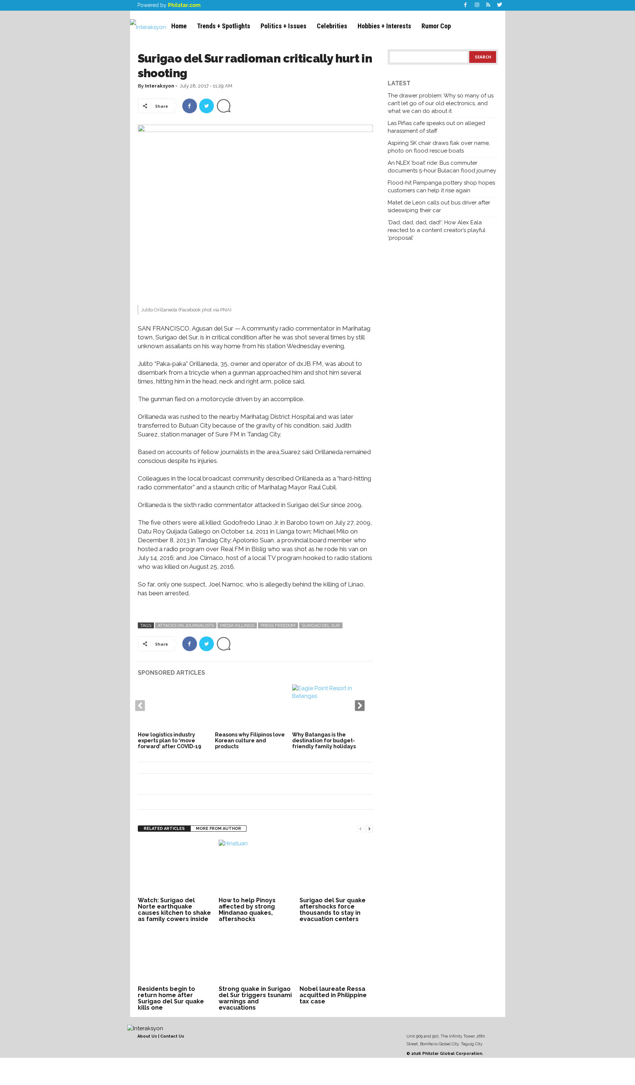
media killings (237, 625)
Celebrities (332, 26)
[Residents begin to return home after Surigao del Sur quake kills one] (174, 956)
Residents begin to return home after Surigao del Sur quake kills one (171, 998)
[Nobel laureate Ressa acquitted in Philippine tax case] (336, 956)
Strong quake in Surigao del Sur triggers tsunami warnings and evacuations (255, 998)
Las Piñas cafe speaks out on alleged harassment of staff (436, 127)
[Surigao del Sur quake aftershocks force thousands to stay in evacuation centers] (336, 867)
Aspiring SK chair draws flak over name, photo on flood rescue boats (439, 147)
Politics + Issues (283, 26)
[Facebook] (465, 5)
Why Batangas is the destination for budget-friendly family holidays (324, 740)
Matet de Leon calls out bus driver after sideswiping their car (439, 206)
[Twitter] (499, 5)
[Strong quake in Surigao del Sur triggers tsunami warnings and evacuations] (255, 956)
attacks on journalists (186, 625)
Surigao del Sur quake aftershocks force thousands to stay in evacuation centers (332, 909)
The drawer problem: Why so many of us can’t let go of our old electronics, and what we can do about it (441, 103)
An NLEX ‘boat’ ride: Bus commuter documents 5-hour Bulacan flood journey (442, 167)
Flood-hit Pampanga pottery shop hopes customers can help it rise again (441, 186)
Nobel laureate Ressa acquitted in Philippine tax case (333, 995)
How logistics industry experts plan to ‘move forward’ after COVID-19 (169, 740)
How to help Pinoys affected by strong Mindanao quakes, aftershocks (247, 909)
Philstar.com (184, 5)
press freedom (278, 625)
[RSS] (488, 5)
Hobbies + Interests (384, 26)
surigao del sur (321, 625)
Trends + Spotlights (223, 26)
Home (179, 26)
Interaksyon (159, 86)
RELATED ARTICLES (164, 828)
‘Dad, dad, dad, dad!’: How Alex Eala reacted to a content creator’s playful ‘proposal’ (436, 230)
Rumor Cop (436, 26)
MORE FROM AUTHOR (218, 828)
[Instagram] (477, 5)
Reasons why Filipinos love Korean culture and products (250, 740)
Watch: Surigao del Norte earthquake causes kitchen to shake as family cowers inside (174, 909)
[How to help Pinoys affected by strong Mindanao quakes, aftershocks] (255, 867)
